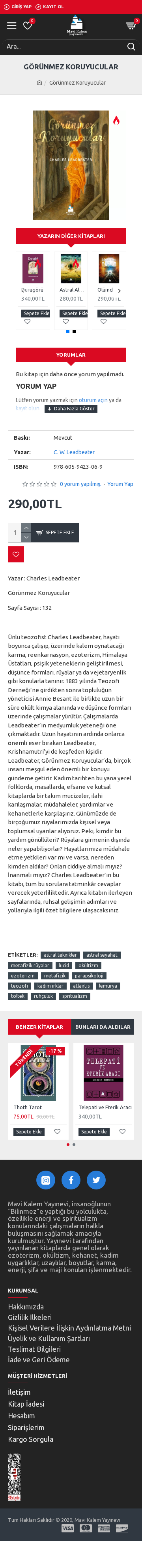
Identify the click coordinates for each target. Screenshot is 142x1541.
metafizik (54, 975)
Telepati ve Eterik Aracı (105, 1107)
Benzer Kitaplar (39, 1027)
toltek (17, 996)
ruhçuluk (43, 996)
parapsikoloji (89, 975)
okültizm (88, 965)
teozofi (19, 985)
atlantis (81, 985)
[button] (23, 291)
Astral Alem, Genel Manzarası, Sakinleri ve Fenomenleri (73, 289)
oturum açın (93, 400)
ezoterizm (23, 975)
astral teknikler (60, 954)
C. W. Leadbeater (74, 452)
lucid (64, 965)
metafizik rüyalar (30, 965)
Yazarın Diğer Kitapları (71, 236)
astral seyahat (102, 954)
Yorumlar (71, 354)
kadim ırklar (50, 985)
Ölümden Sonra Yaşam (110, 289)
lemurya (108, 985)
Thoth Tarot (27, 1107)
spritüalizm (74, 996)
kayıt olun (27, 408)
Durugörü (32, 289)
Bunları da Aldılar (103, 1027)
